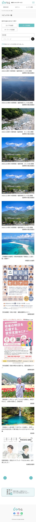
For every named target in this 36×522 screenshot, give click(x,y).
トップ (3, 10)
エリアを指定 (9, 25)
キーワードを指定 (10, 29)
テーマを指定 (26, 25)
